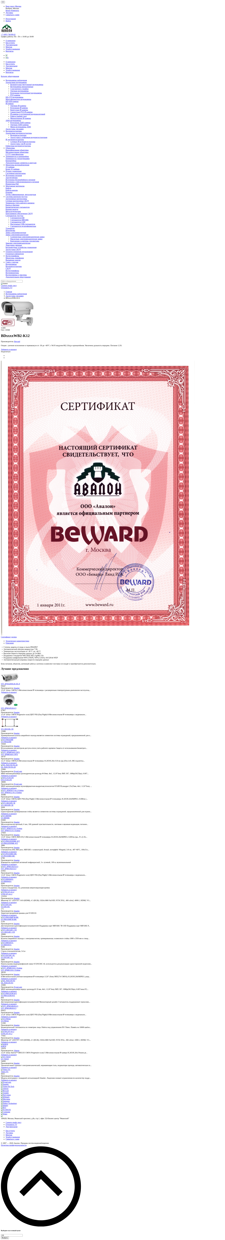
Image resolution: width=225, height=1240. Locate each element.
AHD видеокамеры (13, 120)
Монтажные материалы (15, 186)
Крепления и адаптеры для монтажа (24, 241)
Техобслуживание (13, 49)
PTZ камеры (15, 95)
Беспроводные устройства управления (21, 247)
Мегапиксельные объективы (17, 152)
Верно (8, 11)
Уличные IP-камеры (18, 106)
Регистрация (11, 19)
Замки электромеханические (17, 235)
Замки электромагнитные (16, 233)
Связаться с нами (12, 1139)
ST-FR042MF (6, 742)
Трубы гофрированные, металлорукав (21, 195)
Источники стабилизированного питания (22, 182)
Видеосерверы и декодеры (16, 275)
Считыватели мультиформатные (23, 226)
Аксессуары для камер (15, 129)
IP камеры (10, 104)
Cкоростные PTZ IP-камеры (21, 112)
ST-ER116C (5, 907)
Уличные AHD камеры (19, 125)
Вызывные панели (13, 260)
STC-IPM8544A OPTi (9, 754)
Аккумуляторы (12, 178)
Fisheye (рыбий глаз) (18, 116)
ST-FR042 (5, 1021)
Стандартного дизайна (19, 89)
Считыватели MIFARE (19, 220)
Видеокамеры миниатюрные (21, 87)
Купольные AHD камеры (20, 123)
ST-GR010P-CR (7, 805)
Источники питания (14, 175)
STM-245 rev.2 (6, 1034)
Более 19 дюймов (12, 169)
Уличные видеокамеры (19, 91)
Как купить (10, 43)
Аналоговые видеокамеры (16, 82)
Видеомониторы (12, 273)
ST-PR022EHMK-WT (9, 843)
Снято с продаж (12, 262)
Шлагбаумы (10, 230)
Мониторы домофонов (15, 258)
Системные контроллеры (16, 173)
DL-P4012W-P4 (7, 983)
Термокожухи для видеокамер (18, 159)
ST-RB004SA (6, 881)
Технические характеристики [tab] (17, 641)
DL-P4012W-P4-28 (8, 767)
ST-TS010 (5, 1059)
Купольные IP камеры (19, 108)
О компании (10, 41)
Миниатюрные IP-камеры (20, 118)
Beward (17, 341)
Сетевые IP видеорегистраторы (22, 142)
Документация (11, 45)
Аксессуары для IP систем (20, 144)
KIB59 (3, 1046)
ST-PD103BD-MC (8, 856)
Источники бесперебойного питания (20, 180)
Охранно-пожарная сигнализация (19, 252)
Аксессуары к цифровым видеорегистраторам (28, 137)
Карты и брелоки (12, 205)
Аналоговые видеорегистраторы (19, 133)
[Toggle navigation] (3, 2)
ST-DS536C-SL (7, 957)
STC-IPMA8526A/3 (8, 708)
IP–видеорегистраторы (15, 140)
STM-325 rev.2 (6, 894)
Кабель (8, 188)
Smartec (17, 688)
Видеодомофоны (12, 256)
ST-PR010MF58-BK (9, 919)
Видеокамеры (11, 264)
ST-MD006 (5, 818)
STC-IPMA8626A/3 (8, 1008)
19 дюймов (10, 167)
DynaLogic (18, 771)
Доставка (9, 1133)
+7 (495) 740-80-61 (8, 34)
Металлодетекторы (13, 211)
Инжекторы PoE (12, 184)
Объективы (10, 148)
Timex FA (4, 1072)
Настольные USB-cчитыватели (22, 224)
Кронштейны (11, 161)
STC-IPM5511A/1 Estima (10, 831)
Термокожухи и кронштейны (17, 156)
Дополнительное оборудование (18, 277)
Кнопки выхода (12, 209)
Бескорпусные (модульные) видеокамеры (26, 85)
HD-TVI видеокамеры (14, 97)
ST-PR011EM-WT (8, 996)
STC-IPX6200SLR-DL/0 (10, 684)
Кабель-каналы (12, 190)
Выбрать (5, 1238)
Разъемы (9, 192)
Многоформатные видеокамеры (18, 99)
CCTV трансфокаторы (15, 154)
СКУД (8, 269)
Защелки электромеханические (18, 243)
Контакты (9, 51)
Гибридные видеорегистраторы (18, 146)
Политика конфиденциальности (14, 1145)
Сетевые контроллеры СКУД (17, 201)
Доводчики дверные (14, 245)
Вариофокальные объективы (17, 150)
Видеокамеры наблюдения (16, 80)
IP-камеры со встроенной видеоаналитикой (27, 114)
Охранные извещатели (15, 254)
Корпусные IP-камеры (19, 110)
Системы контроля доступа (16, 197)
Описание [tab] (10, 643)
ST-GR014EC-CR (8, 932)
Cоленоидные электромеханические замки (27, 237)
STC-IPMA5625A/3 (8, 869)
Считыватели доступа (14, 216)
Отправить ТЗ (6, 288)
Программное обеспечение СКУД (19, 214)
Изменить (15, 11)
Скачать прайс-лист (9, 286)
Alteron (16, 1051)
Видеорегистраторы (14, 131)
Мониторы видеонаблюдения (17, 165)
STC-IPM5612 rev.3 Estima (11, 793)
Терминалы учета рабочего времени (20, 203)
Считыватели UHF (17, 222)
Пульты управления (13, 171)
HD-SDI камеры (12, 101)
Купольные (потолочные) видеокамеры (26, 93)
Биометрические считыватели (18, 207)
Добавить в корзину (9, 349)
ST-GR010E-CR (7, 729)
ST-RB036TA (6, 945)
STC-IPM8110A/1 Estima (10, 970)
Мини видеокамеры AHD (20, 127)
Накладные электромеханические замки (26, 239)
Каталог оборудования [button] (10, 76)
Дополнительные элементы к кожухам (21, 163)
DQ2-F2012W (6, 780)
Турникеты (10, 228)
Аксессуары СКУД (13, 249)
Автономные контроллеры (16, 199)
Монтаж (9, 47)
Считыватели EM (17, 218)
